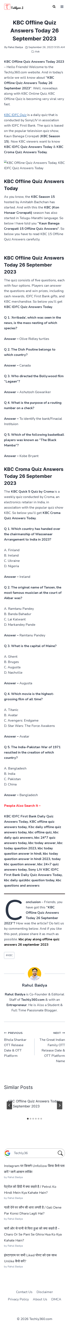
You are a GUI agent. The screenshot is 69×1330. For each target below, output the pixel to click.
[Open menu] (62, 6)
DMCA (56, 1299)
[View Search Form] (54, 7)
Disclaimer (45, 1292)
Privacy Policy (18, 1299)
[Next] (59, 1105)
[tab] (28, 1119)
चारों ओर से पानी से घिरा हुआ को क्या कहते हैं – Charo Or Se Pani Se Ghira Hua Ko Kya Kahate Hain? (33, 1234)
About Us (40, 1299)
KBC (9, 955)
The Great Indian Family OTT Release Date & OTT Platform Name (52, 1047)
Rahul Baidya (15, 47)
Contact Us (24, 1292)
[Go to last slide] (9, 1105)
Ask (37, 51)
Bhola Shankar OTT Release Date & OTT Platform (15, 1044)
